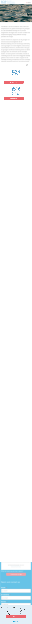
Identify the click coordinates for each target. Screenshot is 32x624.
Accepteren (16, 616)
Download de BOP (15, 574)
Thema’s (13, 10)
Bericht (4, 602)
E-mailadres (5, 595)
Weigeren (16, 621)
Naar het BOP (13, 98)
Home (8, 10)
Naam (4, 587)
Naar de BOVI (13, 82)
